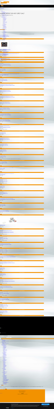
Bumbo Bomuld (5, 49)
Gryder (4, 348)
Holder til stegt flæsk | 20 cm (4, 193)
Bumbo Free (4, 377)
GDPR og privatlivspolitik (4, 318)
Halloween (4, 369)
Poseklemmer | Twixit (3, 156)
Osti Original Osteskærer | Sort (4, 54)
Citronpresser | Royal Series (3, 80)
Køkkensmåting (5, 350)
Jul (3, 370)
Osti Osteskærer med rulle (3, 162)
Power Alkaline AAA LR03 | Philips (4, 299)
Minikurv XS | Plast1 (2, 225)
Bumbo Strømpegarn (5, 52)
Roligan (4, 371)
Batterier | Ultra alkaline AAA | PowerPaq (5, 91)
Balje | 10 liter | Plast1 (2, 205)
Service (4, 30)
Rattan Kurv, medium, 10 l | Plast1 (4, 293)
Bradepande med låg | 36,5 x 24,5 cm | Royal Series (6, 232)
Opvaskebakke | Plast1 (3, 133)
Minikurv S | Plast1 (2, 168)
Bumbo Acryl (4, 376)
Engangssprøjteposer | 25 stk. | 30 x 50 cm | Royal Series (7, 199)
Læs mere (1, 51)
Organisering (4, 37)
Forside (2, 339)
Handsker (4, 373)
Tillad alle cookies (45, 404)
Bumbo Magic (4, 50)
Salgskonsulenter (4, 14)
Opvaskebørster (5, 375)
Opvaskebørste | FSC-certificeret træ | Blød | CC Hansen (7, 85)
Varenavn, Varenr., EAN (3, 60)
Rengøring (3, 372)
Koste (4, 374)
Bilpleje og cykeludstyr (6, 382)
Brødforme (4, 354)
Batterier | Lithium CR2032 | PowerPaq (5, 120)
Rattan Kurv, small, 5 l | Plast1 (4, 238)
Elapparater (4, 347)
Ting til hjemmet (4, 32)
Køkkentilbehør (4, 345)
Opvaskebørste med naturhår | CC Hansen (5, 244)
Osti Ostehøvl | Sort (2, 174)
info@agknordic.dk (2, 324)
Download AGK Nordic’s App (4, 319)
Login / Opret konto (22, 52)
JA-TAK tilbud (4, 56)
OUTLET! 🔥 (4, 55)
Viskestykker (4, 352)
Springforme (4, 355)
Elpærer (4, 364)
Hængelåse (4, 38)
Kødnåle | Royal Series (3, 274)
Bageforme (4, 353)
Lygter (4, 39)
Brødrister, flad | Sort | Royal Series (4, 211)
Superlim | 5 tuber (2, 268)
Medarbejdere (3, 12)
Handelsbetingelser (3, 317)
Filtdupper (4, 363)
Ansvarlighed (3, 341)
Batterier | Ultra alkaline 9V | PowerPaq (5, 127)
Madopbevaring (5, 349)
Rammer (4, 34)
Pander (4, 351)
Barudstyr (4, 346)
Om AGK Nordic (3, 11)
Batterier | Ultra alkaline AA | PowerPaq (5, 49)
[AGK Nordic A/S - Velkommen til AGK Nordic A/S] (2, 8)
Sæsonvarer (3, 368)
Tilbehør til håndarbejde (6, 51)
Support (3, 15)
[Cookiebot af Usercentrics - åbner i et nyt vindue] (7, 407)
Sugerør (4, 31)
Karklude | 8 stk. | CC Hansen (4, 311)
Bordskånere (4, 356)
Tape (3, 33)
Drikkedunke (4, 357)
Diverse (3, 381)
